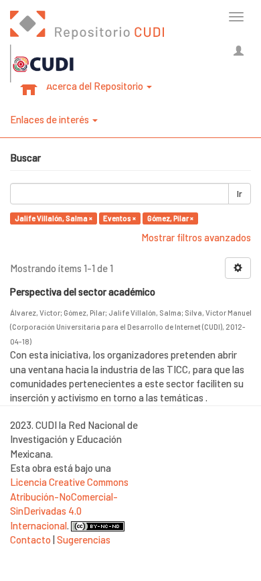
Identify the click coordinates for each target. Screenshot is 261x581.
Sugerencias (83, 539)
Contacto (30, 539)
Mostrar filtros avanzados (196, 237)
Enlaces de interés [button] (50, 119)
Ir (239, 193)
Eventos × (119, 218)
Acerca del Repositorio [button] (95, 86)
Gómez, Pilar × (170, 218)
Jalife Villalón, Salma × (53, 218)
